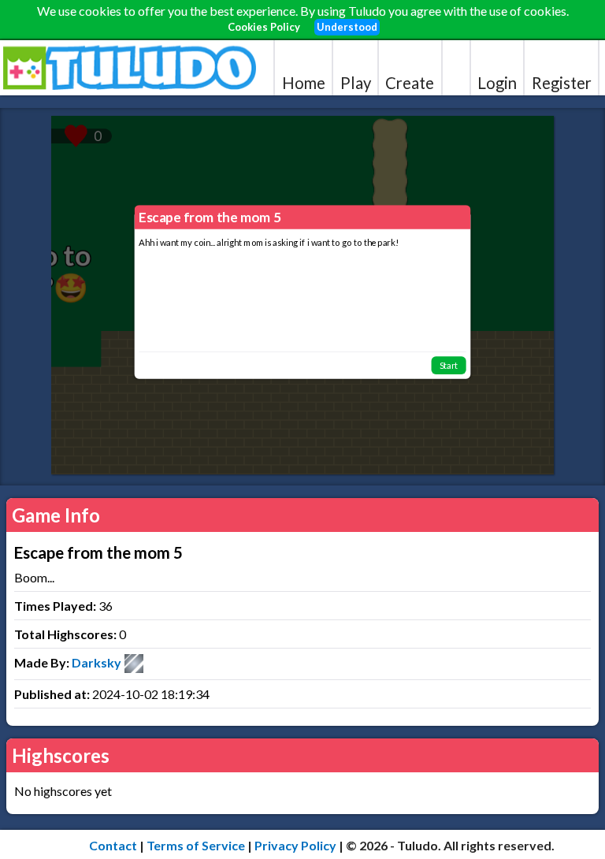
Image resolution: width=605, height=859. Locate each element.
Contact (113, 845)
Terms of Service (196, 845)
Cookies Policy (264, 26)
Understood (347, 26)
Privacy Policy (295, 845)
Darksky (96, 662)
